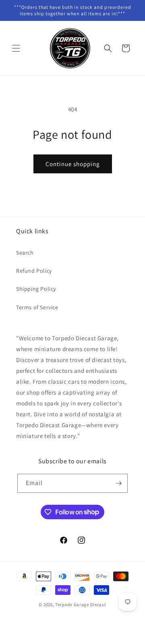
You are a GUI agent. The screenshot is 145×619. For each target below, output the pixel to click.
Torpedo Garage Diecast (80, 604)
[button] (16, 48)
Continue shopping (73, 164)
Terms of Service (37, 307)
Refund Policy (34, 270)
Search (25, 252)
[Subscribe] (118, 483)
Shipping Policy (36, 288)
